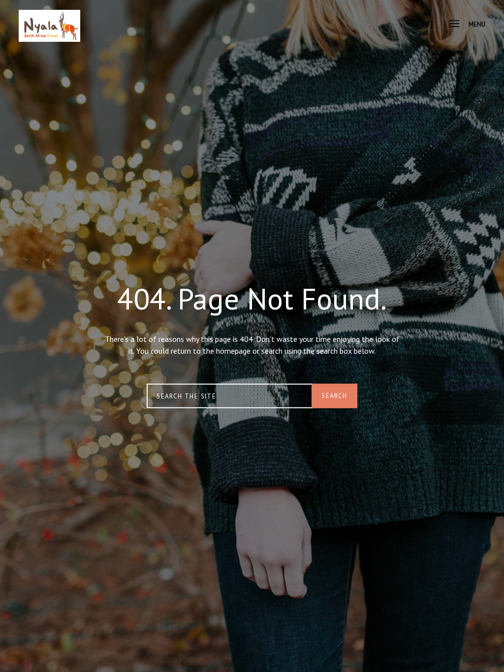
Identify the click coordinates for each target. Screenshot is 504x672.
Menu (477, 24)
